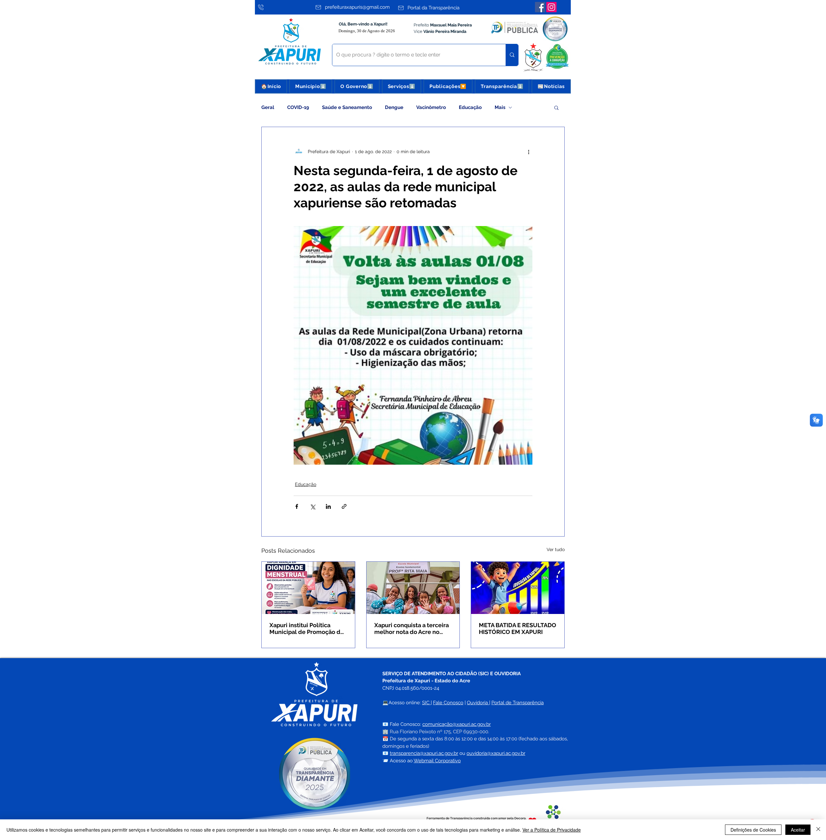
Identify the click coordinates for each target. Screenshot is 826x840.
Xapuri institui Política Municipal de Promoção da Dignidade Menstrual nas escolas (306, 628)
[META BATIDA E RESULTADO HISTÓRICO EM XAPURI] (517, 588)
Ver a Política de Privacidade (551, 829)
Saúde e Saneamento (347, 107)
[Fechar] (818, 830)
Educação (470, 107)
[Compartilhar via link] (344, 506)
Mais (500, 107)
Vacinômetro (431, 107)
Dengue (394, 107)
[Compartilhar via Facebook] (297, 506)
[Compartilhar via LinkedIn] (328, 506)
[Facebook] (540, 7)
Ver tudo (556, 549)
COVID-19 (298, 107)
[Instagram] (551, 7)
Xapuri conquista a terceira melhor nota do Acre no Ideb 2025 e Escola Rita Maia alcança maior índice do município (411, 628)
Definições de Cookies (753, 829)
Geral (267, 107)
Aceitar (798, 829)
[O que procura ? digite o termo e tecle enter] (512, 55)
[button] (310, 86)
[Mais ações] (528, 151)
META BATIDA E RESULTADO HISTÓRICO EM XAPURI (517, 628)
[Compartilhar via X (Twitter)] (312, 506)
